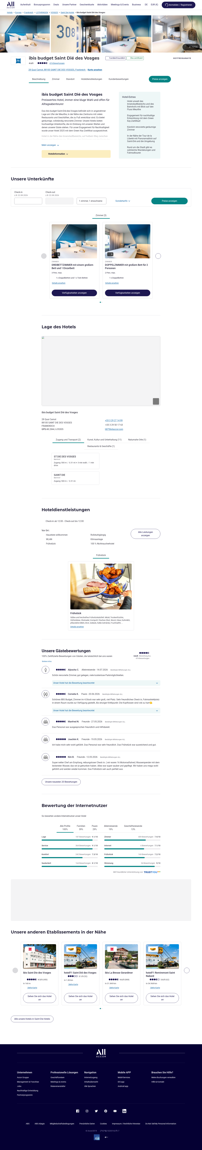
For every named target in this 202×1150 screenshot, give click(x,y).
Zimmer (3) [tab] (101, 215)
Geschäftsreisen (57, 1077)
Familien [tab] (81, 828)
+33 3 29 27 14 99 (114, 420)
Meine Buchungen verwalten (163, 1077)
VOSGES (54, 12)
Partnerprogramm (25, 1095)
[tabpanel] (101, 263)
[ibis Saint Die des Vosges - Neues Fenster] (39, 956)
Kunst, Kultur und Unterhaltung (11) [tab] (104, 439)
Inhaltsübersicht (91, 1082)
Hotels (10, 12)
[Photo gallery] (101, 34)
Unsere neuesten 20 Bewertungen (61, 782)
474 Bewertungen (57, 63)
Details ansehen (77, 627)
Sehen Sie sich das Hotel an (40, 998)
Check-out (52, 193)
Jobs (19, 1086)
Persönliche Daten (87, 1124)
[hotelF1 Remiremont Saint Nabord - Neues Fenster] (162, 956)
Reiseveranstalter (58, 1086)
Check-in (21, 193)
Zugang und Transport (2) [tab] (68, 439)
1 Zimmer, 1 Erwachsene (90, 201)
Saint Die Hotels (67, 12)
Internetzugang (90, 1077)
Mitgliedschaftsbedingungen (62, 1124)
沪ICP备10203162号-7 (109, 1131)
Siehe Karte (32, 988)
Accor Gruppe (23, 1077)
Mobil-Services (124, 1077)
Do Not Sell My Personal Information (160, 1124)
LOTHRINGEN (42, 12)
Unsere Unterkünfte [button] (32, 179)
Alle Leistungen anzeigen (145, 534)
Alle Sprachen (90, 1086)
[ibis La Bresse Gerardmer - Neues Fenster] (121, 956)
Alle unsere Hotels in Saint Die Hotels (32, 1019)
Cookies (103, 1124)
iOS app (121, 1082)
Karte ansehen (95, 69)
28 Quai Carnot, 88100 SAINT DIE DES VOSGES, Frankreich (57, 69)
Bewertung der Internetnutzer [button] (74, 805)
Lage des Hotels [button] (59, 326)
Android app (123, 1086)
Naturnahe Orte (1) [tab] (137, 439)
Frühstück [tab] (101, 555)
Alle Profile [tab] (65, 828)
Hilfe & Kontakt (157, 1082)
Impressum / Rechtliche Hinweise (126, 1124)
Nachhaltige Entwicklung (27, 1090)
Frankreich (28, 12)
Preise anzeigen (160, 79)
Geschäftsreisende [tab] (133, 828)
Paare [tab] (94, 828)
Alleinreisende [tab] (110, 828)
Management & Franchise (28, 1082)
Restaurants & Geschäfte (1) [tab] (101, 446)
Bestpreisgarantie (182, 58)
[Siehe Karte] (101, 371)
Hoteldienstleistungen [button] (66, 509)
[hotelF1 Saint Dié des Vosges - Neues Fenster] (80, 956)
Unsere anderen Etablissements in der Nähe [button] (58, 932)
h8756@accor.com (114, 429)
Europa (18, 12)
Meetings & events (58, 1082)
